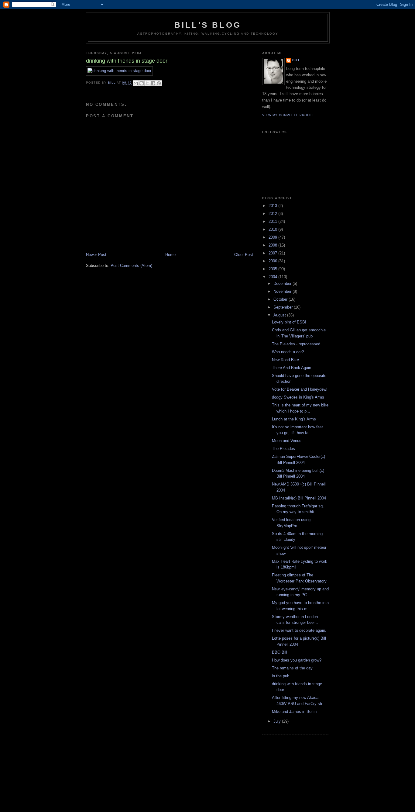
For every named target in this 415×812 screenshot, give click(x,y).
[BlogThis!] (142, 83)
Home (170, 254)
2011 (273, 221)
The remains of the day (292, 668)
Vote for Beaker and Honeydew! (300, 389)
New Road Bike (285, 360)
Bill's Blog (207, 24)
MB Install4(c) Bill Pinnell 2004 (299, 498)
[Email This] (136, 83)
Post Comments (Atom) (131, 265)
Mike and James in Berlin (294, 711)
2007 (273, 253)
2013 (273, 205)
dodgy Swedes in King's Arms (298, 397)
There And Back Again (291, 367)
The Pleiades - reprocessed (296, 344)
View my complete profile (288, 115)
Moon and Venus (286, 440)
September (283, 307)
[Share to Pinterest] (159, 83)
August (280, 315)
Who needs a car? (288, 352)
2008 (273, 245)
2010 (273, 229)
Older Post (243, 254)
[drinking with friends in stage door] (119, 70)
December (283, 283)
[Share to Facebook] (153, 83)
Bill (296, 60)
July (277, 721)
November (283, 291)
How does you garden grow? (296, 660)
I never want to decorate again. (299, 630)
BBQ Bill (279, 652)
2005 (273, 269)
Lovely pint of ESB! (289, 322)
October (281, 299)
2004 (273, 277)
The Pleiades (283, 448)
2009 (273, 237)
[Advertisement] (289, 763)
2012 (273, 213)
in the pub (280, 676)
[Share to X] (147, 83)
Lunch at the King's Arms (294, 419)
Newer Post (96, 254)
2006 (273, 261)
